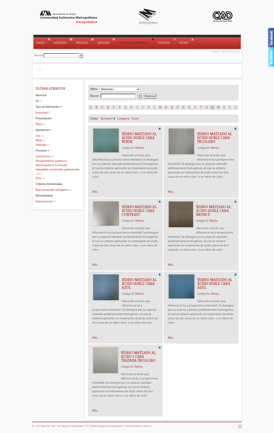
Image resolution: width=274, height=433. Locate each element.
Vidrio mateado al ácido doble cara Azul (139, 283)
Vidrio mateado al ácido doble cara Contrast (139, 210)
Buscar (38, 55)
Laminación (44, 156)
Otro (40, 178)
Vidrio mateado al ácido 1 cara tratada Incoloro (138, 356)
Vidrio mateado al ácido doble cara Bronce (213, 210)
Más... (95, 191)
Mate (40, 140)
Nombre (105, 118)
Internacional (45, 201)
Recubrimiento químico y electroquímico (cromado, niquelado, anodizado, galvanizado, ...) (58, 167)
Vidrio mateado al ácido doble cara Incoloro (214, 138)
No (39, 101)
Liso (40, 135)
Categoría (123, 118)
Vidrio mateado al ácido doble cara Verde (139, 138)
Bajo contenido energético (54, 189)
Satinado (43, 144)
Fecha (135, 118)
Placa (40, 124)
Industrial (43, 112)
